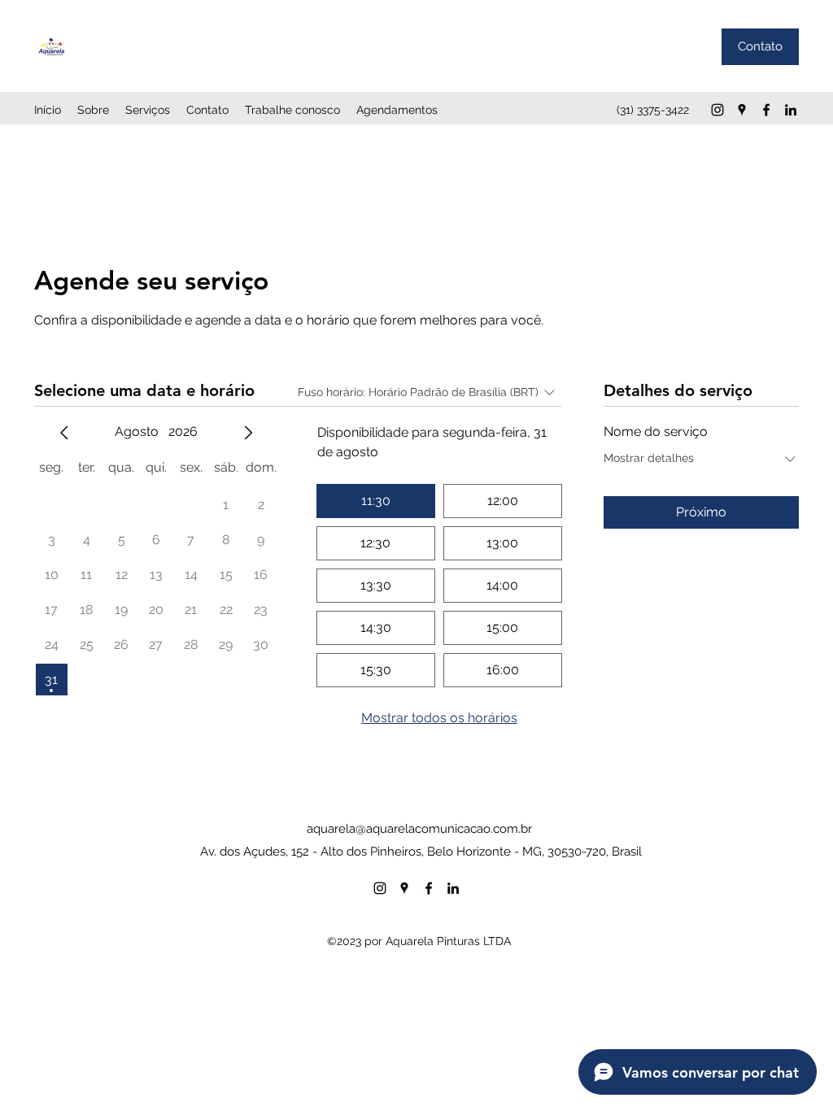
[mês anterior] (64, 432)
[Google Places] (742, 110)
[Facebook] (766, 110)
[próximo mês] (248, 432)
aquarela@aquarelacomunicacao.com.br (419, 828)
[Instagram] (717, 110)
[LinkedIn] (791, 110)
